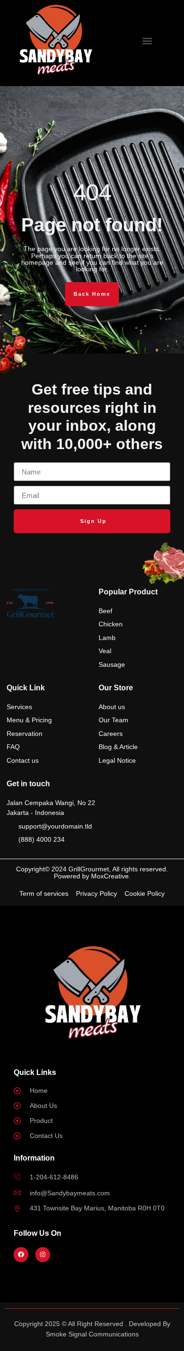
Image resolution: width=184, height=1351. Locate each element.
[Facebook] (21, 1254)
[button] (147, 40)
